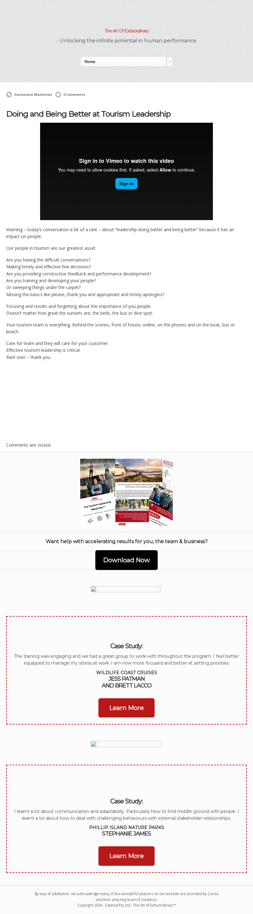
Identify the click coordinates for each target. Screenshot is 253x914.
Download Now (126, 560)
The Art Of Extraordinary (127, 31)
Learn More (126, 708)
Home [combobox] (90, 61)
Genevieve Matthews (33, 94)
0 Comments (74, 94)
